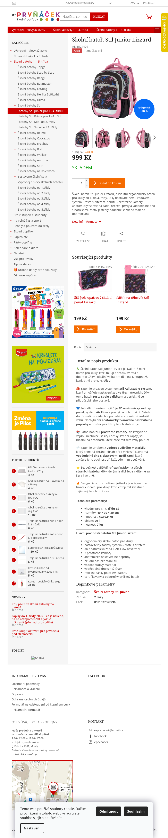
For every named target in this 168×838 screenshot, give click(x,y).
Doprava (17, 694)
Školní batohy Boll (30, 149)
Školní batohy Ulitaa (31, 100)
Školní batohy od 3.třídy (34, 198)
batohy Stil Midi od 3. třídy (37, 122)
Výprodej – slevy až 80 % (30, 51)
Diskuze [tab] (91, 347)
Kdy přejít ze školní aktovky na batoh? (33, 605)
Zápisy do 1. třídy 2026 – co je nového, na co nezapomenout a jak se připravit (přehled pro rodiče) (38, 619)
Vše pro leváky (23, 259)
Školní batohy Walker (32, 155)
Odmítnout (108, 811)
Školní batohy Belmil (32, 133)
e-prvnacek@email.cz (108, 730)
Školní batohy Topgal (32, 67)
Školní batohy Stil (29, 105)
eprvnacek (101, 742)
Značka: (94, 51)
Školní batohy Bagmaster (35, 83)
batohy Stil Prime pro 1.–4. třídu (40, 116)
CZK (133, 3)
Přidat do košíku (110, 183)
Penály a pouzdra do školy (31, 226)
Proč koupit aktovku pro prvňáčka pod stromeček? (35, 632)
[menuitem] (28, 30)
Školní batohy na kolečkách (36, 171)
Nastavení (32, 828)
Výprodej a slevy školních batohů (40, 182)
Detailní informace (85, 221)
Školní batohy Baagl (31, 78)
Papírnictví (21, 237)
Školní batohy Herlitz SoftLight (38, 94)
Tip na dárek (22, 264)
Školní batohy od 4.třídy (34, 204)
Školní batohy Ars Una (33, 160)
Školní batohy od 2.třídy (34, 193)
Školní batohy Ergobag (33, 144)
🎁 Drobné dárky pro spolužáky (35, 270)
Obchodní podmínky (80, 3)
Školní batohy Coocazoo (34, 138)
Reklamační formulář (26, 710)
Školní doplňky (24, 231)
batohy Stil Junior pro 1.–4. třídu (41, 111)
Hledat (99, 16)
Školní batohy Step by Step (36, 72)
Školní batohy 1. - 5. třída (31, 61)
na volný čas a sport (27, 220)
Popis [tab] (78, 347)
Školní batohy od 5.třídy (34, 209)
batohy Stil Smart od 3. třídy (38, 127)
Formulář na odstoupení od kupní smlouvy (41, 704)
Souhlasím (136, 811)
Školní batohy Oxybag (32, 89)
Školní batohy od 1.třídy (34, 188)
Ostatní (19, 253)
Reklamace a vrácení (26, 689)
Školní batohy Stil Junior (111, 592)
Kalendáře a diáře (26, 248)
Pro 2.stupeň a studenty (30, 215)
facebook (100, 736)
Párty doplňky (23, 242)
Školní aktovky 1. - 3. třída (31, 56)
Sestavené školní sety (32, 176)
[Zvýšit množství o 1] (87, 180)
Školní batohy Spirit (31, 166)
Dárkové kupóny (25, 275)
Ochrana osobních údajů (29, 699)
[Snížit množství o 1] (87, 185)
